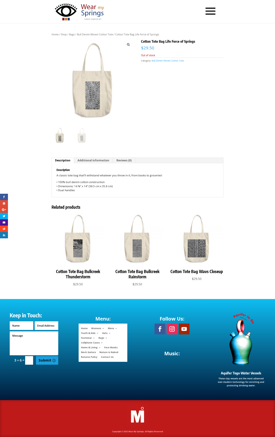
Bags (72, 34)
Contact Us (107, 356)
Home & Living (89, 347)
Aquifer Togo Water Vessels (241, 373)
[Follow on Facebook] (160, 329)
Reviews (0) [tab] (124, 160)
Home (55, 34)
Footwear (86, 337)
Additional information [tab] (93, 160)
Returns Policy (89, 356)
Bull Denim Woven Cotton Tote (95, 34)
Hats (105, 333)
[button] (128, 44)
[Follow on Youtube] (184, 329)
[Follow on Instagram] (172, 329)
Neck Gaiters (88, 352)
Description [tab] (62, 160)
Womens (96, 328)
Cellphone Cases (90, 342)
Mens (111, 328)
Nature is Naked (108, 352)
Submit (45, 360)
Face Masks (111, 347)
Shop (64, 34)
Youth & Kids (88, 333)
